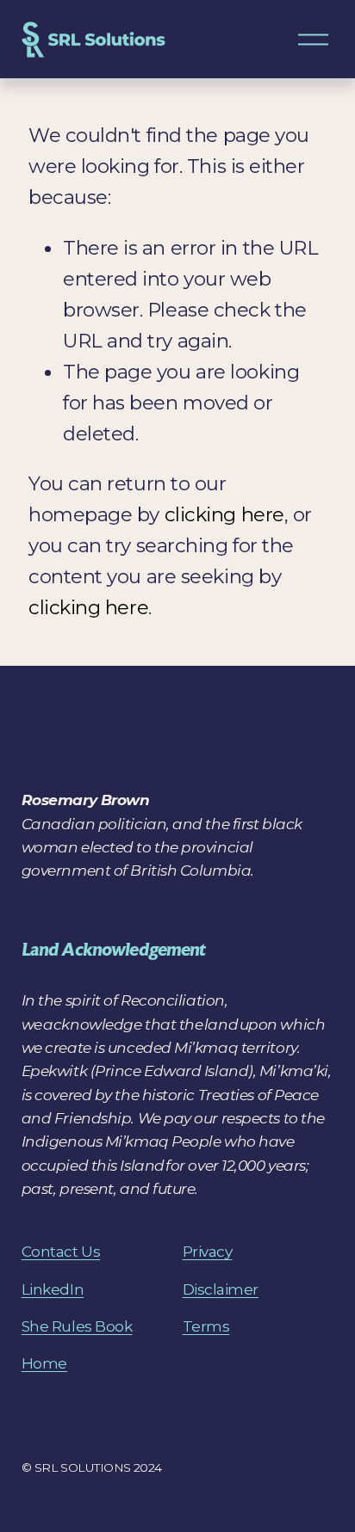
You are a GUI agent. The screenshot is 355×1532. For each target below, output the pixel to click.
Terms (206, 1326)
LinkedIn (53, 1289)
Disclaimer (221, 1289)
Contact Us (61, 1251)
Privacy (208, 1251)
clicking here (224, 514)
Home (44, 1363)
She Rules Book (77, 1326)
